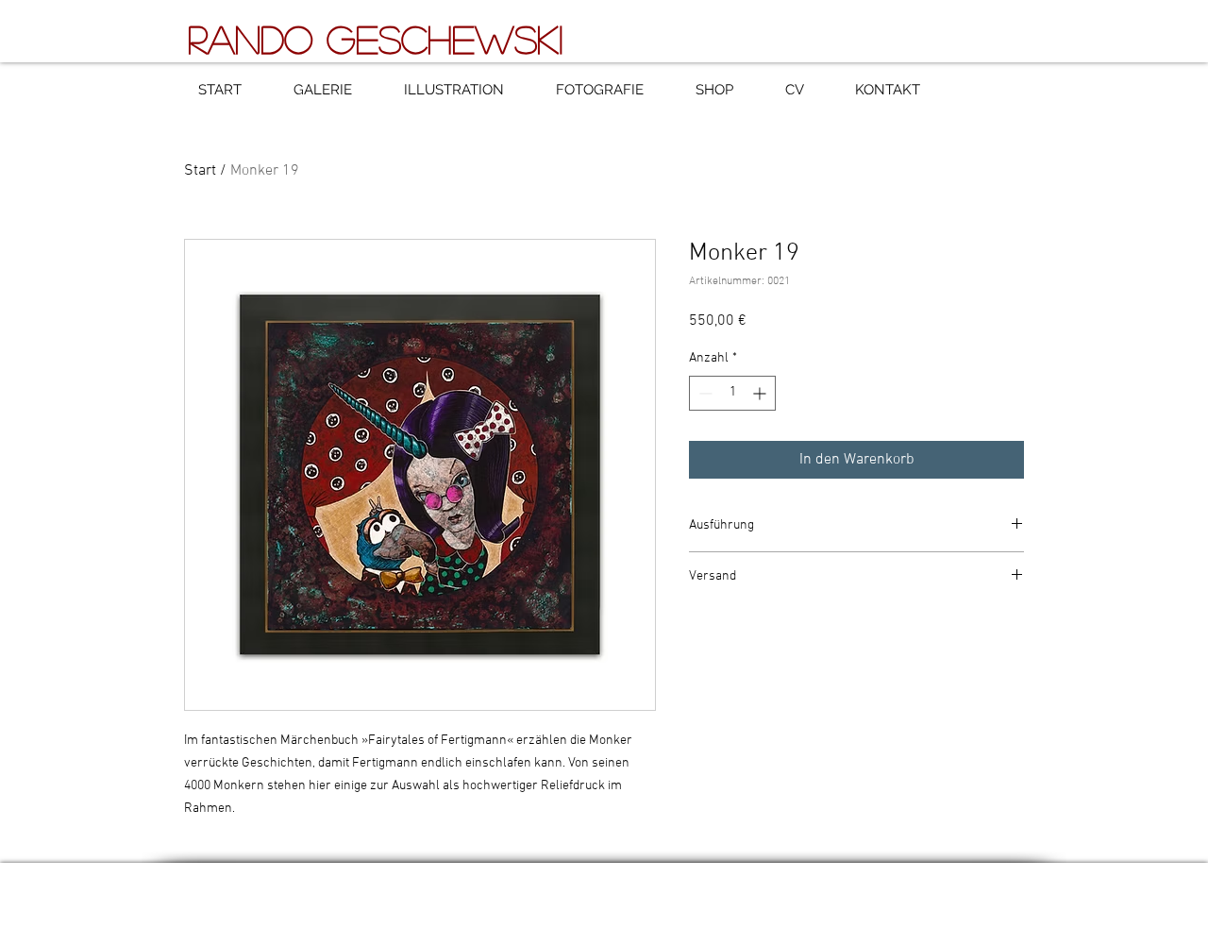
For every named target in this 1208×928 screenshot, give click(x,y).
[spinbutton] (732, 393)
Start (200, 170)
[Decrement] (703, 393)
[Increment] (761, 393)
